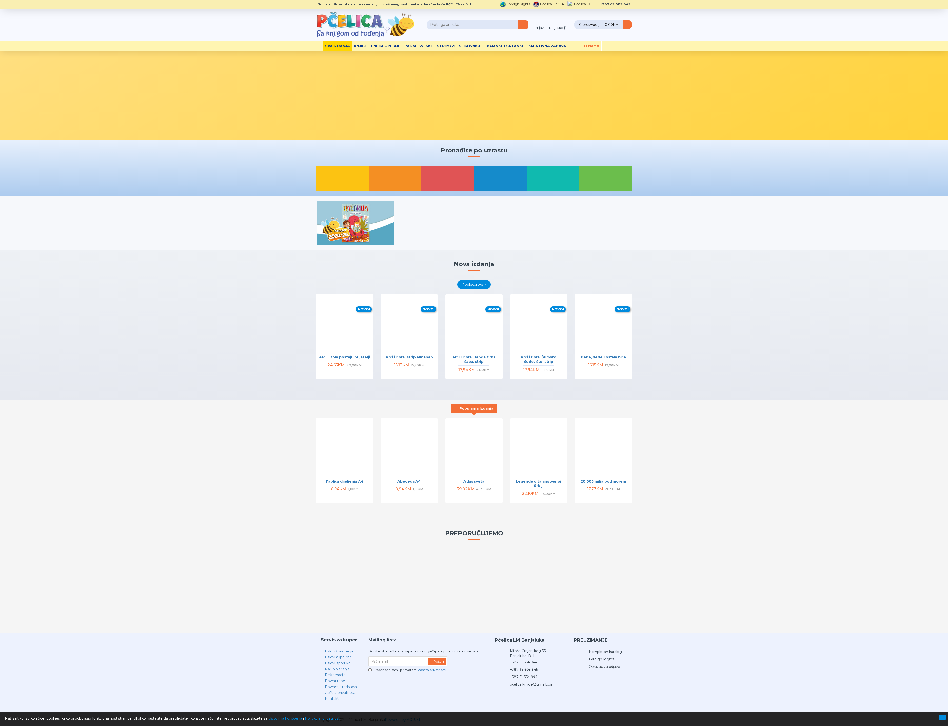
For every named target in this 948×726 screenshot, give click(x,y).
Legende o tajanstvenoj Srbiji (538, 483)
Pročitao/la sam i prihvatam (409, 670)
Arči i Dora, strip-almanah (409, 357)
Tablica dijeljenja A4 (344, 481)
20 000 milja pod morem (603, 481)
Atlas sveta (473, 481)
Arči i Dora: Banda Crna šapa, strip (474, 359)
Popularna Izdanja (476, 408)
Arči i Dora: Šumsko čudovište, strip (538, 359)
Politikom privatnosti (322, 718)
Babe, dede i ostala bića (603, 357)
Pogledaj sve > (474, 284)
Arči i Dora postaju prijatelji (344, 357)
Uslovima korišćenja (285, 718)
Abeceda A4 (409, 481)
